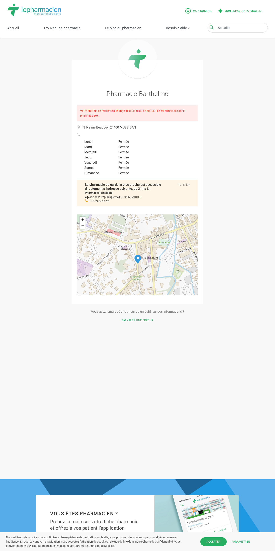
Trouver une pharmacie (62, 28)
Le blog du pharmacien (123, 28)
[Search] (212, 27)
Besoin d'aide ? (178, 28)
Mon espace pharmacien (242, 10)
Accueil (13, 28)
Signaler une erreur (137, 320)
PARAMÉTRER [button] (241, 541)
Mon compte (202, 10)
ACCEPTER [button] (213, 541)
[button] (137, 259)
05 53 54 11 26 (100, 201)
